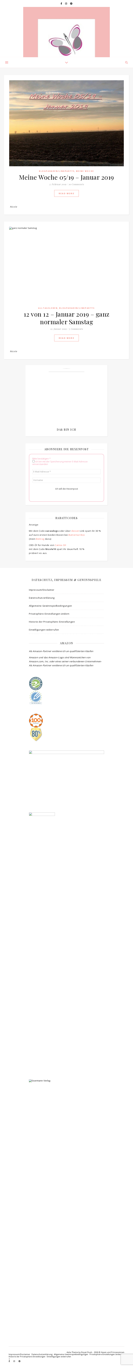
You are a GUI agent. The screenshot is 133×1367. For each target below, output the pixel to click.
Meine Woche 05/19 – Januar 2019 (66, 177)
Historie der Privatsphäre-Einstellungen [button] (52, 621)
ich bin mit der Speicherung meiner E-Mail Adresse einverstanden (60, 463)
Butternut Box (77, 534)
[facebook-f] (62, 3)
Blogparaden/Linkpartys (56, 171)
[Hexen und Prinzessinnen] (66, 32)
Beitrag (40, 538)
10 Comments (76, 184)
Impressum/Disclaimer (41, 589)
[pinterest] (71, 3)
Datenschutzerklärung (42, 597)
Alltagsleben (47, 308)
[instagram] (66, 3)
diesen (75, 530)
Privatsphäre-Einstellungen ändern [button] (49, 613)
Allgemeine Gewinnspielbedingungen (50, 605)
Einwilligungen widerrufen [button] (44, 629)
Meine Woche (85, 171)
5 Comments (76, 328)
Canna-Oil (60, 545)
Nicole (13, 206)
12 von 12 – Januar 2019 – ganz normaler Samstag (66, 318)
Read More (66, 193)
